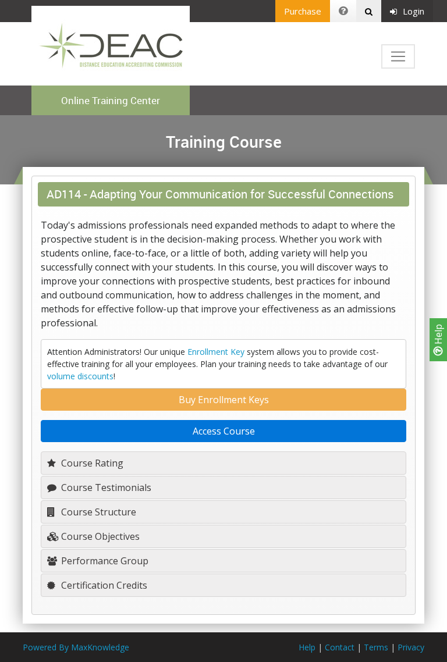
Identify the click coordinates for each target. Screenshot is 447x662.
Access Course (224, 431)
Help (438, 335)
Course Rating (91, 463)
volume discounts (80, 376)
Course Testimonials (105, 487)
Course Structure (97, 512)
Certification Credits (103, 585)
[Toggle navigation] (398, 56)
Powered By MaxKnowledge (76, 647)
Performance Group (103, 560)
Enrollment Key (215, 351)
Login (413, 11)
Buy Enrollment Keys (224, 399)
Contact (339, 647)
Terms (376, 647)
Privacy (411, 647)
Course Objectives (99, 536)
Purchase (302, 11)
